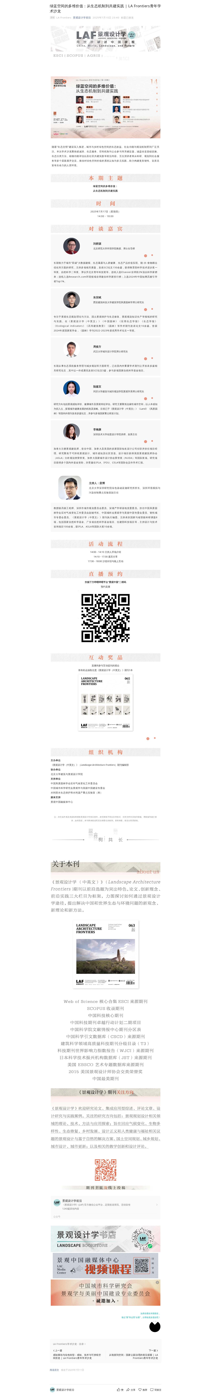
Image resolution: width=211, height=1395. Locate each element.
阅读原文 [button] (54, 1369)
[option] (127, 17)
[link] (65, 1390)
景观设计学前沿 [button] (82, 17)
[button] (105, 1344)
